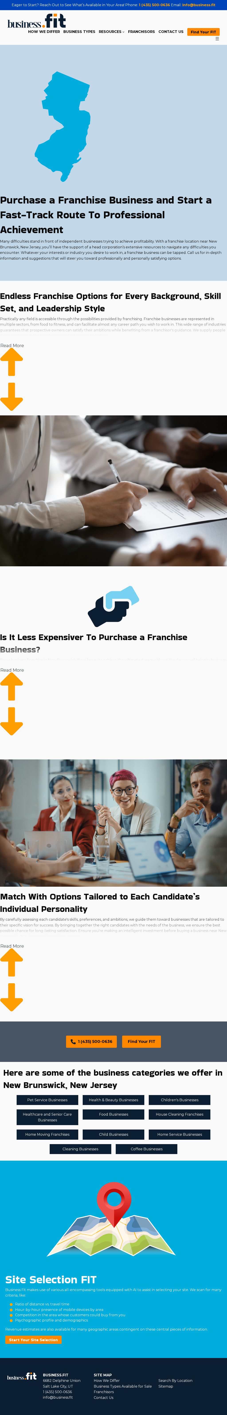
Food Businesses (113, 1114)
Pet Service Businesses (47, 1100)
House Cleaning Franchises (179, 1114)
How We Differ (107, 1381)
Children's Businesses (179, 1100)
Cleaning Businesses (80, 1149)
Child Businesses (113, 1134)
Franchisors (104, 1392)
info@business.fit (198, 5)
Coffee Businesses (146, 1149)
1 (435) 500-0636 (154, 5)
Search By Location (175, 1381)
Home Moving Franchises (47, 1134)
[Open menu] (217, 38)
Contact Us (103, 1398)
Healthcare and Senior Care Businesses (47, 1117)
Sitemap (166, 1386)
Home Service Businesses (179, 1134)
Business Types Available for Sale (123, 1386)
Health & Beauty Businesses (113, 1100)
